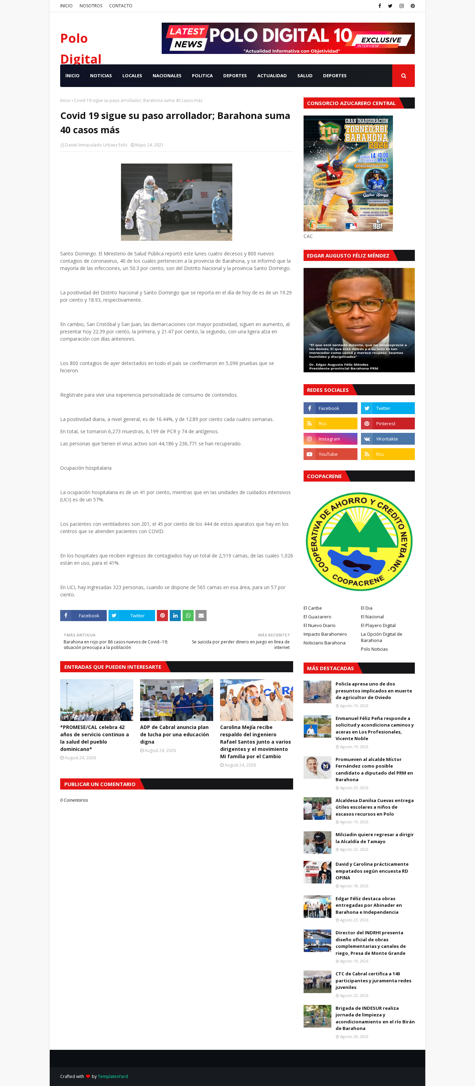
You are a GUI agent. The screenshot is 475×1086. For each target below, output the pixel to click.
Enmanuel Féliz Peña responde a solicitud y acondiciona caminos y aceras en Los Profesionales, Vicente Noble (375, 728)
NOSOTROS (91, 6)
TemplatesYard (113, 1076)
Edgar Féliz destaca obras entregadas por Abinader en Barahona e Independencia (369, 905)
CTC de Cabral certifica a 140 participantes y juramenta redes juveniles (373, 980)
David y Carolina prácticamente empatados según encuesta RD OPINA (372, 871)
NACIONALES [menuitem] (167, 75)
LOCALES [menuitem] (132, 75)
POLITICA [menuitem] (202, 75)
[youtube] (330, 454)
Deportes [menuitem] (335, 75)
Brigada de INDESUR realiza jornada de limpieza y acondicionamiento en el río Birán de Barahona (375, 1018)
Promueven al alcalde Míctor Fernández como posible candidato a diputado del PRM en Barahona (374, 769)
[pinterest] (412, 6)
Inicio (65, 100)
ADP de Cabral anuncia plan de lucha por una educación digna (174, 734)
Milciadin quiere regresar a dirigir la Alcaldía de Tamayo (375, 838)
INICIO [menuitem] (72, 75)
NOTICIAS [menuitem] (101, 75)
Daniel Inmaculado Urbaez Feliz (96, 145)
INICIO (66, 6)
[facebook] (380, 6)
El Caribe (313, 608)
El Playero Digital (378, 625)
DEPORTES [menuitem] (235, 75)
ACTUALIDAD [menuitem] (272, 75)
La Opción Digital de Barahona (381, 637)
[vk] (388, 439)
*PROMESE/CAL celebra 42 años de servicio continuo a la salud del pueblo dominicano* (94, 738)
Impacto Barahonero (325, 634)
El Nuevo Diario (320, 625)
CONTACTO (120, 6)
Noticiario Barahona (325, 643)
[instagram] (401, 6)
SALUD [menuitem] (305, 75)
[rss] (330, 423)
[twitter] (390, 6)
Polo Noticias (374, 649)
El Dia (366, 608)
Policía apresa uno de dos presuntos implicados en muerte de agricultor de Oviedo (374, 690)
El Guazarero (317, 616)
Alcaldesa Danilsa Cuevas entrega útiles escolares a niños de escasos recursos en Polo (375, 807)
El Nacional (372, 616)
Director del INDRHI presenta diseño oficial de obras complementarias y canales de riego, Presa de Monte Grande (371, 942)
